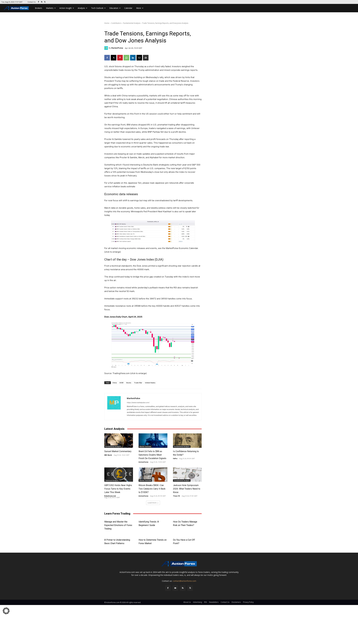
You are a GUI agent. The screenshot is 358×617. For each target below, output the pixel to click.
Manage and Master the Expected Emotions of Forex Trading (118, 525)
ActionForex (143, 462)
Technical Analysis (111, 480)
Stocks (128, 383)
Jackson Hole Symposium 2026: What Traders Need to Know (186, 489)
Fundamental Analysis (131, 23)
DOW (121, 383)
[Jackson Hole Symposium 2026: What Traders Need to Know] (187, 474)
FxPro (175, 458)
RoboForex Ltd (110, 496)
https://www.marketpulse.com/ (138, 403)
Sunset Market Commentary (117, 451)
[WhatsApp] (126, 57)
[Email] (139, 57)
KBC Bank (108, 455)
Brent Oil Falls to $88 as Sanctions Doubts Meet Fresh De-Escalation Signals (152, 455)
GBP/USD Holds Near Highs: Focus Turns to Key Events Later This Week (118, 489)
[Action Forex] (16, 8)
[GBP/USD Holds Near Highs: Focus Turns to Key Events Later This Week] (118, 474)
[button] (6, 611)
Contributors (116, 23)
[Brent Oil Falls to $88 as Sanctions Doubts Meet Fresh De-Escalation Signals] (153, 440)
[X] (45, 2)
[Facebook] (38, 2)
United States (150, 383)
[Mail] (175, 588)
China (114, 383)
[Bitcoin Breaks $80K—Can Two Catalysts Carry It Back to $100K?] (153, 474)
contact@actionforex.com (184, 581)
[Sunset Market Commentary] (118, 440)
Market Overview (145, 446)
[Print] (146, 57)
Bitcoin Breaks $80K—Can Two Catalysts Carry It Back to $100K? (152, 489)
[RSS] (41, 2)
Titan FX (176, 496)
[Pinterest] (120, 57)
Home (106, 23)
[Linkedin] (133, 57)
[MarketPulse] (106, 48)
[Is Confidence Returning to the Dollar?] (187, 440)
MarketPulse (117, 48)
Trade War (138, 383)
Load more (152, 503)
